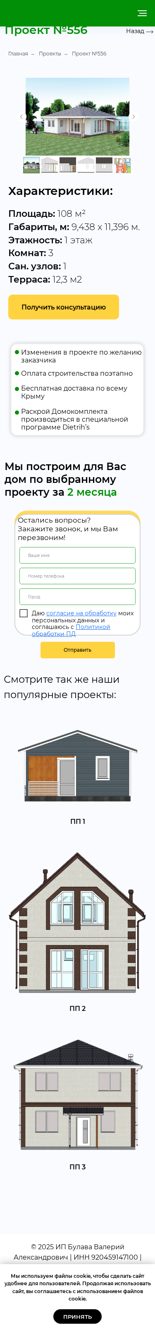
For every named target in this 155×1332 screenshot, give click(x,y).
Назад (135, 31)
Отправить (77, 650)
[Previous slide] (21, 117)
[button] (63, 307)
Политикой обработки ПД (71, 630)
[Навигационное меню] (142, 13)
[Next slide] (133, 117)
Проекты (50, 53)
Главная (18, 53)
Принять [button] (77, 1316)
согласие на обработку (81, 613)
